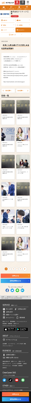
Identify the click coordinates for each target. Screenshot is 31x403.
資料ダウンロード (7, 363)
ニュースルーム (11, 343)
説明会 (8, 25)
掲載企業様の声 (6, 361)
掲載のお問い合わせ (12, 357)
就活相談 (5, 323)
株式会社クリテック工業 (12, 296)
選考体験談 (12, 321)
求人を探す (9, 309)
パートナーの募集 (18, 390)
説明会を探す (22, 309)
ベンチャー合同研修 (16, 363)
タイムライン (21, 29)
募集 (24, 20)
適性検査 (22, 317)
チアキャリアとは (11, 339)
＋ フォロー (15, 16)
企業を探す (9, 312)
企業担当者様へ (11, 354)
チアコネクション (7, 365)
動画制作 (21, 365)
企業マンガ (16, 34)
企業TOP (8, 20)
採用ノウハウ (22, 361)
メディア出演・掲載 (21, 343)
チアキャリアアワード (8, 390)
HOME (2, 296)
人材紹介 (25, 363)
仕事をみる (15, 275)
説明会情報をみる (15, 281)
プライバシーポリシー (8, 345)
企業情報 (24, 25)
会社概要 (5, 343)
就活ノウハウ (6, 321)
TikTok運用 (14, 365)
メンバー (8, 29)
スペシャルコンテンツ (22, 321)
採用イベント (14, 361)
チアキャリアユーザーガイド (9, 325)
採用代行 (5, 367)
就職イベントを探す (12, 314)
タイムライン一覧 (24, 296)
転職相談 (10, 323)
